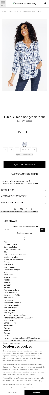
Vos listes (7, 280)
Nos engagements (11, 305)
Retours (7, 287)
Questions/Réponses (12, 249)
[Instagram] (24, 239)
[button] (24, 190)
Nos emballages (10, 307)
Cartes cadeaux (10, 323)
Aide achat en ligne (11, 290)
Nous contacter (10, 267)
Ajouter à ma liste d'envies (25, 174)
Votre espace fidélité (12, 295)
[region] (24, 55)
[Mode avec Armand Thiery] (24, 3)
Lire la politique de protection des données (17, 384)
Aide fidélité (8, 297)
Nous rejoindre (10, 310)
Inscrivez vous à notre (24, 226)
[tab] (24, 190)
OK (42, 229)
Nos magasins (9, 312)
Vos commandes (10, 277)
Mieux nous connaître (12, 302)
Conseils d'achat (10, 244)
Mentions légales (11, 257)
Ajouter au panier (24, 164)
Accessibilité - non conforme (15, 315)
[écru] (24, 144)
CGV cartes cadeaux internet (15, 254)
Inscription (8, 272)
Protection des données (13, 259)
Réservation (8, 325)
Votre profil (8, 275)
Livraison (7, 285)
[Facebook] (24, 237)
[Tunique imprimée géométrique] (24, 55)
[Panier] (45, 3)
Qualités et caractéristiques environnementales (19, 212)
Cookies (7, 262)
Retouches (8, 328)
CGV (5, 252)
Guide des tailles (10, 247)
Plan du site (8, 264)
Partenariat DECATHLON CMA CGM (18, 318)
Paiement (8, 282)
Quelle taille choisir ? (24, 154)
